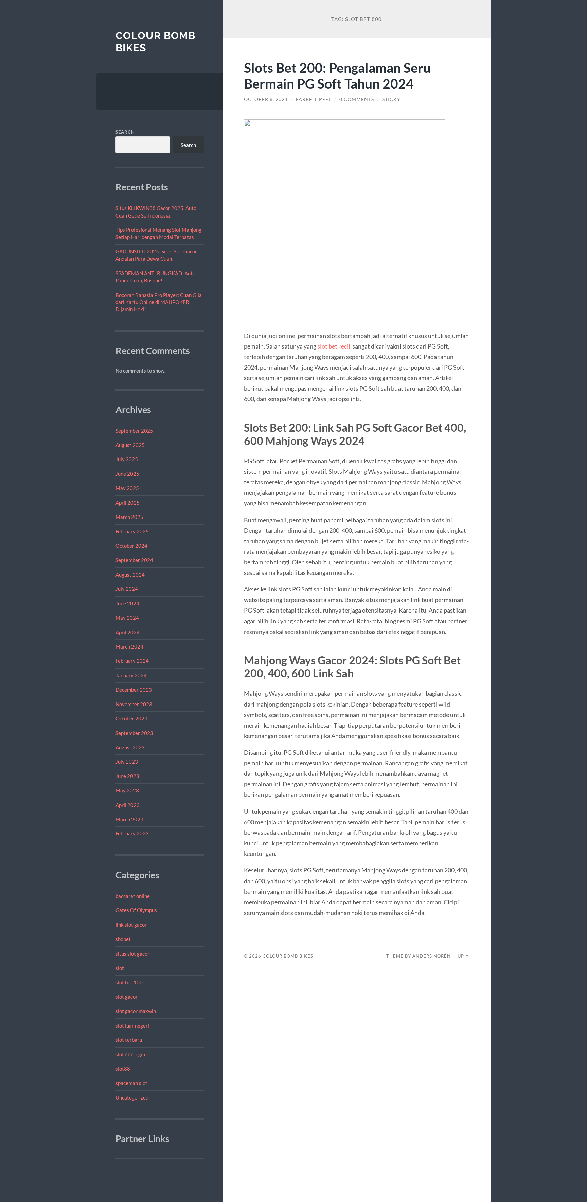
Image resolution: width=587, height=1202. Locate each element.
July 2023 (126, 761)
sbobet (123, 939)
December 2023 (133, 690)
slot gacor (126, 997)
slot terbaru (128, 1040)
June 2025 (127, 474)
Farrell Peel (313, 99)
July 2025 (126, 459)
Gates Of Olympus (136, 910)
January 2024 (131, 675)
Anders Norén (431, 956)
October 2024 (131, 546)
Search (125, 132)
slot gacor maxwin (135, 1011)
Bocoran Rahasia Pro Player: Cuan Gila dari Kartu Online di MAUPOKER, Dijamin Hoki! (158, 302)
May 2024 (127, 618)
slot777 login (130, 1054)
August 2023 (130, 747)
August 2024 (130, 574)
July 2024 (126, 589)
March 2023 (129, 819)
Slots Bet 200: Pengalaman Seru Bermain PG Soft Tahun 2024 (337, 75)
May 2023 (127, 790)
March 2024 (129, 646)
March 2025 (129, 517)
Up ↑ (463, 956)
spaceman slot (131, 1083)
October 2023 (131, 718)
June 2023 (127, 776)
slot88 (122, 1069)
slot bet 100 (129, 982)
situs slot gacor (132, 954)
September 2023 (134, 733)
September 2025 (134, 431)
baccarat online (132, 896)
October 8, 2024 (266, 99)
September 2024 (134, 560)
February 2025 (132, 531)
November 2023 (133, 704)
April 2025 (127, 503)
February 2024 (132, 661)
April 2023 (127, 805)
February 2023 (132, 833)
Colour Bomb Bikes (288, 956)
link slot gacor (131, 925)
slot (119, 968)
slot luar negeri (132, 1025)
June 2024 (127, 603)
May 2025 (127, 488)
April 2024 (127, 632)
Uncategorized (131, 1097)
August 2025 (130, 445)
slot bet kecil (333, 346)
